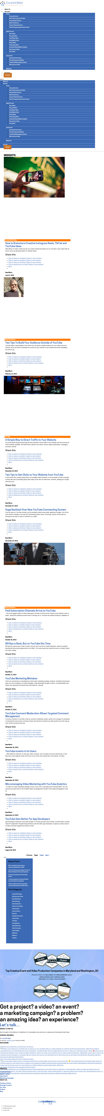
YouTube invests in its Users (20, 751)
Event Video (12, 33)
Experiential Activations (15, 58)
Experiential (9, 55)
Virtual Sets (12, 51)
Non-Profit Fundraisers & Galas (17, 18)
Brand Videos (12, 42)
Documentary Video (14, 49)
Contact (7, 75)
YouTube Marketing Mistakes (21, 678)
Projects (2, 1089)
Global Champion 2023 (47, 977)
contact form (10, 1040)
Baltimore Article (60, 977)
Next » (47, 855)
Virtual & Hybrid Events (15, 20)
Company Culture (5, 1083)
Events (8, 14)
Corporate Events (13, 16)
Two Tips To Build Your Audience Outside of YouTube (33, 343)
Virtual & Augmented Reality (16, 60)
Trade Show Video (13, 38)
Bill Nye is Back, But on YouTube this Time (27, 644)
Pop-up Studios (13, 36)
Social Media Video (14, 40)
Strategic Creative (6, 1085)
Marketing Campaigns (7, 1078)
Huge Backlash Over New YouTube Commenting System (35, 510)
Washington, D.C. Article (46, 979)
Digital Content (10, 31)
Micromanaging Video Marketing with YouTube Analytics (36, 784)
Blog (1, 1091)
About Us (7, 9)
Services (7, 11)
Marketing (8, 68)
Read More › (9, 272)
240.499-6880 (6, 1038)
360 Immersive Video (14, 64)
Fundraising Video (14, 45)
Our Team (3, 1087)
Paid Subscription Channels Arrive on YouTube (30, 611)
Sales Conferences (14, 23)
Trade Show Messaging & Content (18, 62)
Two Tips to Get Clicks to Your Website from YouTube (34, 475)
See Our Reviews (60, 979)
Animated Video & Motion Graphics (18, 47)
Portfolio (5, 144)
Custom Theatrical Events (16, 25)
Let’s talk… (10, 1025)
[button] (47, 79)
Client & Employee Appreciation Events (19, 27)
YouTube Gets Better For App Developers (27, 819)
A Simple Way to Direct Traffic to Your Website (30, 440)
